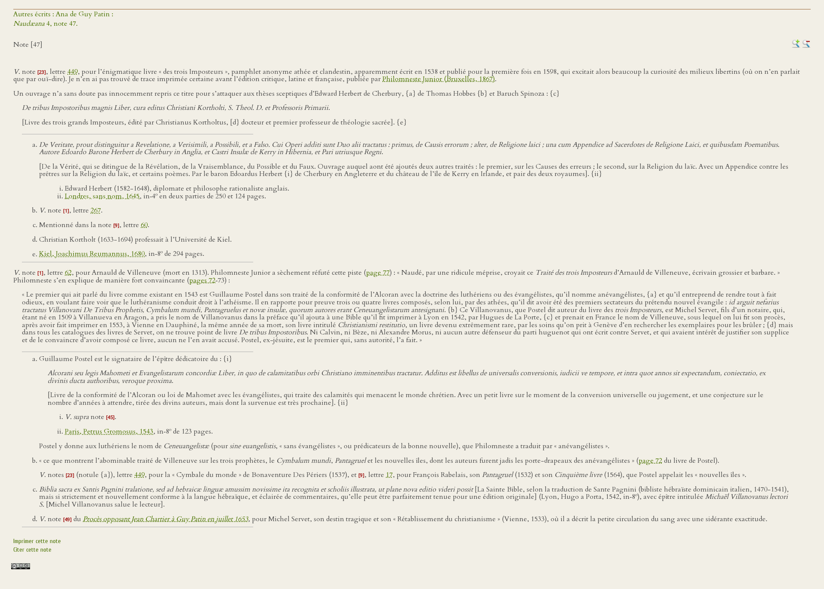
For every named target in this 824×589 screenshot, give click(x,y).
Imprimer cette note (37, 541)
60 (144, 225)
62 (68, 272)
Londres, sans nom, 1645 (102, 196)
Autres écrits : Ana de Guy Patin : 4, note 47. (63, 18)
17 (389, 475)
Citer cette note (32, 549)
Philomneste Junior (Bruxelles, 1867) (438, 79)
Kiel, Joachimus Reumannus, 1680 (92, 254)
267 (96, 210)
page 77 (378, 272)
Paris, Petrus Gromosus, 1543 (109, 431)
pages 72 (202, 280)
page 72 (650, 460)
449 (72, 71)
